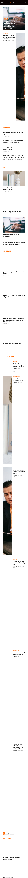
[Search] (26, 2)
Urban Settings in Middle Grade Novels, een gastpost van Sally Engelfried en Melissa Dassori (14, 320)
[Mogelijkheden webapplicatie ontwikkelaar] (14, 18)
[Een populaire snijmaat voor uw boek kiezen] (7, 694)
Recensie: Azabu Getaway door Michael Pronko (12, 858)
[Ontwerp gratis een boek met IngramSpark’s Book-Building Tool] (7, 785)
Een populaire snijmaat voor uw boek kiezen (19, 653)
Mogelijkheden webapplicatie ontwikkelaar (9, 23)
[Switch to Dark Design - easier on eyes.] (24, 2)
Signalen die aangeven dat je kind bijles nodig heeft (19, 563)
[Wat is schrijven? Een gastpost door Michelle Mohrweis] (20, 77)
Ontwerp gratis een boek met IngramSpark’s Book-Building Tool (18, 746)
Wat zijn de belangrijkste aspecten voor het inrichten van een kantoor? (14, 243)
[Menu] (2, 2)
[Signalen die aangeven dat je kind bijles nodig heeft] (14, 285)
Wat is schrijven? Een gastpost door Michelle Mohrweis (9, 37)
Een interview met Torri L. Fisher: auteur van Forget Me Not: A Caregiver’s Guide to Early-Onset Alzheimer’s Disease (14, 157)
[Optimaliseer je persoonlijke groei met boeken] (14, 262)
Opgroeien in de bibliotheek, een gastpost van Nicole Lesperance (12, 212)
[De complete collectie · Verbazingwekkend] (14, 178)
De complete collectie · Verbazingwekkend (9, 188)
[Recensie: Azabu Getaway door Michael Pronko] (14, 849)
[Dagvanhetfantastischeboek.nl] (14, 2)
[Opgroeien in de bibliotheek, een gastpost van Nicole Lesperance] (14, 201)
